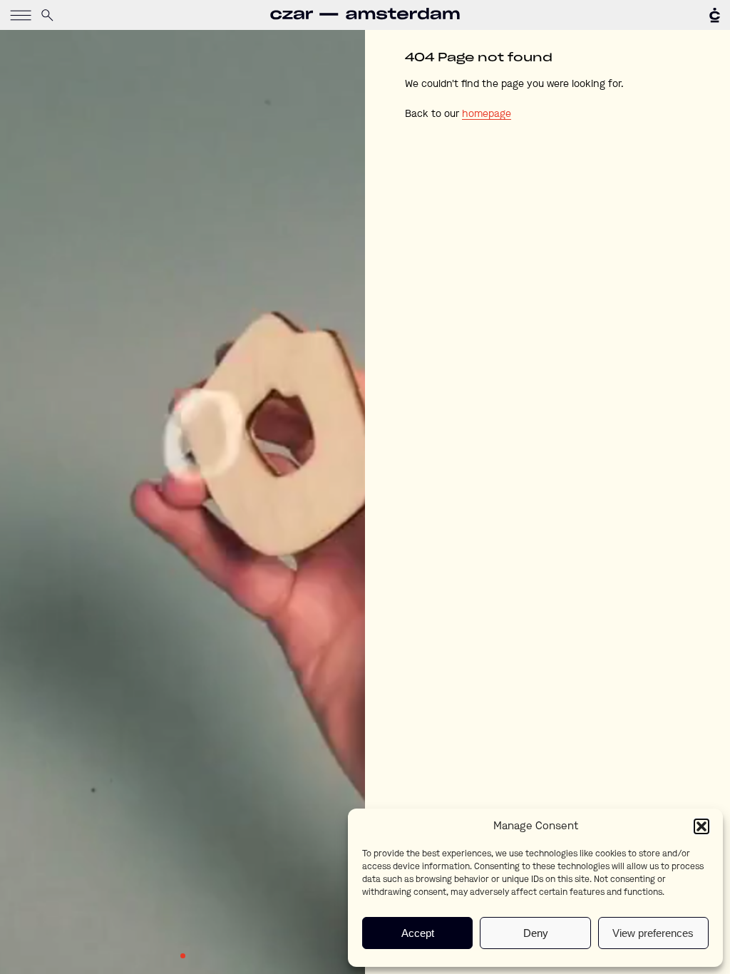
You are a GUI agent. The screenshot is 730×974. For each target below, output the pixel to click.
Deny (535, 933)
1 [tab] (182, 955)
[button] (701, 826)
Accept (417, 933)
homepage (486, 114)
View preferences (653, 933)
